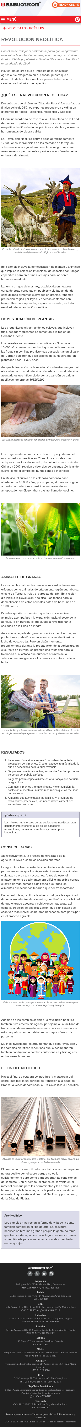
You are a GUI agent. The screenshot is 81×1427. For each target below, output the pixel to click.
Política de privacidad (42, 1414)
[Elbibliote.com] (40, 1267)
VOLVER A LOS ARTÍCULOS (25, 28)
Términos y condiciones (17, 1414)
